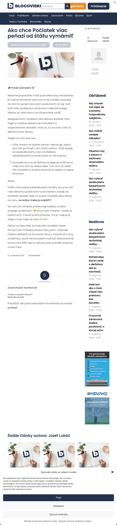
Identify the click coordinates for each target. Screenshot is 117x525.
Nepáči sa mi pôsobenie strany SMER (29, 45)
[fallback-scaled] (41, 65)
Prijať (58, 497)
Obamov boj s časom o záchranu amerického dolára (96, 158)
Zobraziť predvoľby (58, 514)
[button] (112, 472)
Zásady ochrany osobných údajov (75, 521)
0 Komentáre (34, 255)
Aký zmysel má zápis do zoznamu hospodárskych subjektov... (98, 111)
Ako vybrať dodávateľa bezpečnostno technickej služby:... (98, 186)
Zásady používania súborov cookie (40, 521)
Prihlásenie (98, 6)
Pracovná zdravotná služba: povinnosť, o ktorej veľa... (96, 323)
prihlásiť (12, 307)
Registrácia (75, 6)
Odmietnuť (58, 506)
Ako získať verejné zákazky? (95, 134)
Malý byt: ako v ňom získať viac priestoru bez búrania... (96, 294)
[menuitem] (12, 16)
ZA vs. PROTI (62, 45)
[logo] (25, 6)
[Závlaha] (97, 423)
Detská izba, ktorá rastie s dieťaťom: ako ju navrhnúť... (96, 264)
